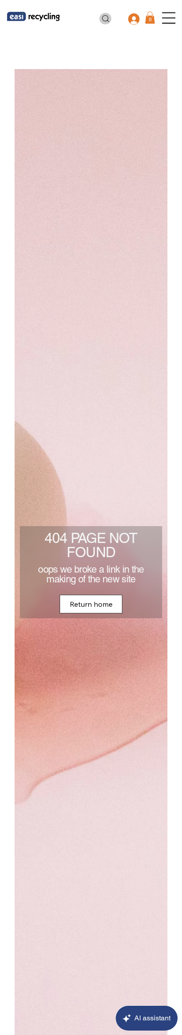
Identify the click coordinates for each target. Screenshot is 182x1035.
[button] (150, 17)
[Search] (105, 19)
